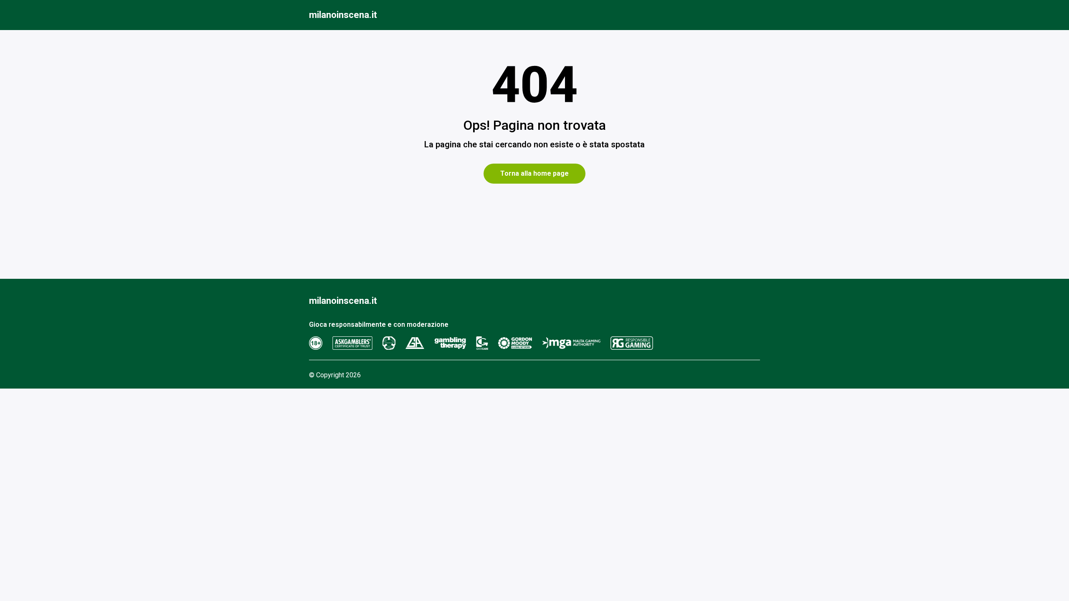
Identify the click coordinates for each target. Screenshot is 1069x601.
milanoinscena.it (343, 15)
